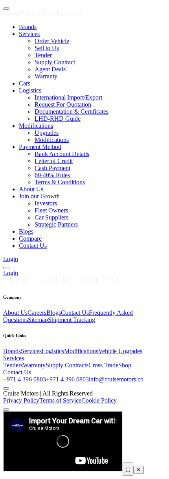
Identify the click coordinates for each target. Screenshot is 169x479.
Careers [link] (37, 312)
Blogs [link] (53, 312)
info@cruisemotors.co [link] (116, 379)
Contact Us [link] (75, 312)
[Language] (6, 268)
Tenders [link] (13, 365)
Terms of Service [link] (60, 400)
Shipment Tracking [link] (71, 319)
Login (10, 259)
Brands (28, 27)
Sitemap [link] (38, 319)
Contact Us (33, 245)
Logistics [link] (53, 351)
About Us (31, 189)
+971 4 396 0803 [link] (24, 379)
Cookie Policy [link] (99, 400)
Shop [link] (124, 365)
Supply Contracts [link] (67, 365)
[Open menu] (6, 8)
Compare (30, 238)
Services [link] (31, 351)
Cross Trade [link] (103, 365)
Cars (24, 83)
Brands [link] (12, 351)
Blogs (26, 231)
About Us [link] (15, 312)
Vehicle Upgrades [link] (120, 351)
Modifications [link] (81, 351)
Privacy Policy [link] (21, 400)
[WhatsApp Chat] (6, 409)
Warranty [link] (34, 365)
